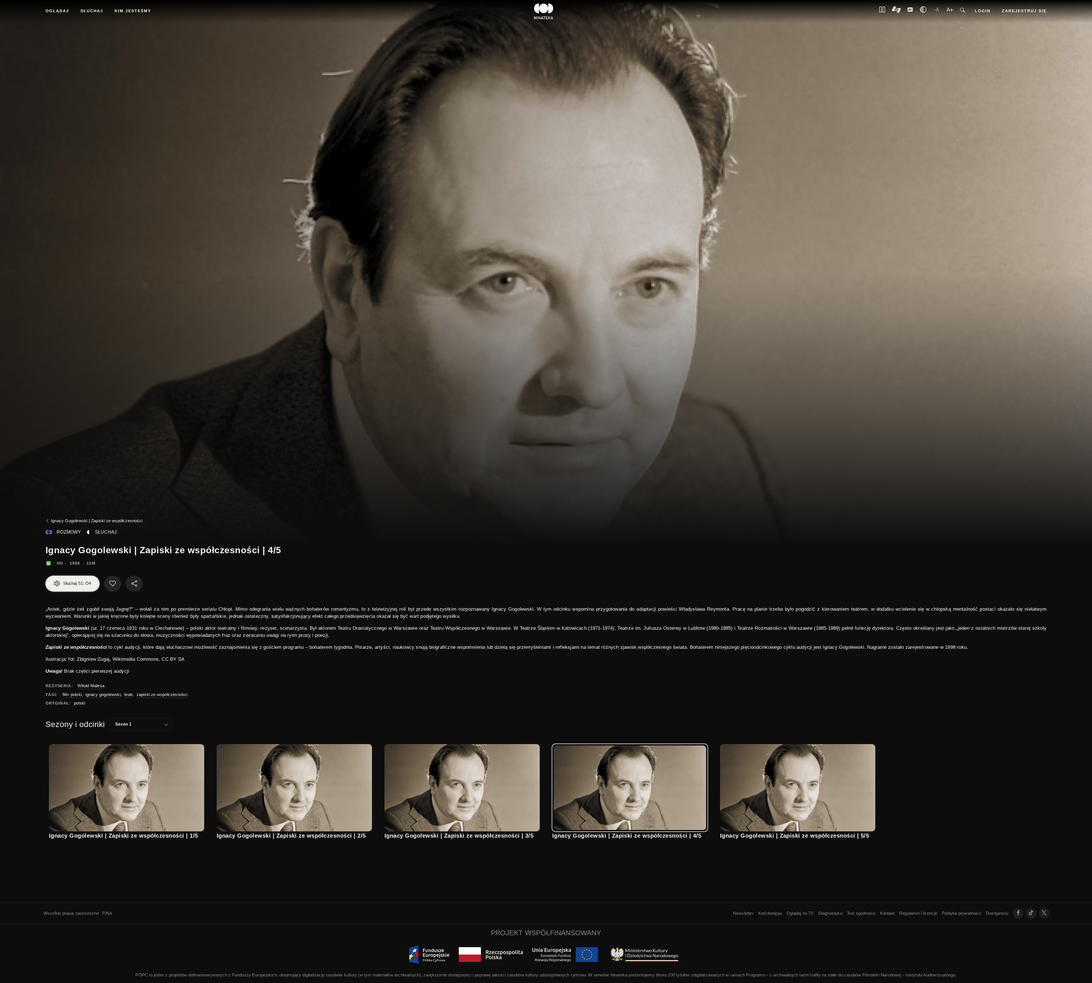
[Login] (910, 11)
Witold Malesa (90, 685)
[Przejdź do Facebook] (1018, 913)
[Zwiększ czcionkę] (949, 11)
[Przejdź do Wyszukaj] (962, 11)
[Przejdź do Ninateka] (543, 11)
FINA (107, 913)
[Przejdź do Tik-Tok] (1031, 913)
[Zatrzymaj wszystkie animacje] (882, 11)
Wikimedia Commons (136, 659)
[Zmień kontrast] (923, 11)
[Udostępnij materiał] (134, 584)
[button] (140, 724)
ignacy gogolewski (102, 694)
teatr (128, 694)
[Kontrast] (896, 11)
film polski (72, 694)
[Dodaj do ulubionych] (112, 584)
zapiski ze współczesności (162, 694)
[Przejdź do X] (1044, 913)
